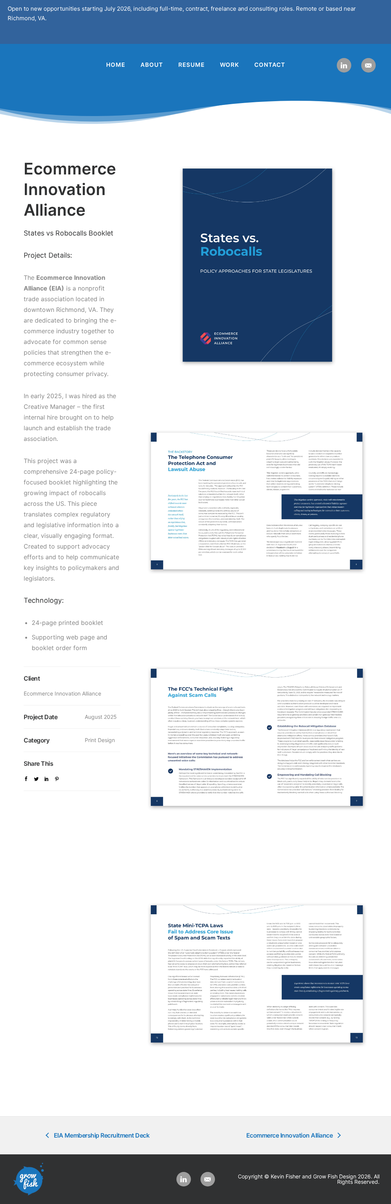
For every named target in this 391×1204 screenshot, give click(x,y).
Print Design (100, 740)
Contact (269, 64)
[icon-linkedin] (346, 65)
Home (115, 64)
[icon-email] (368, 65)
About (152, 64)
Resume (191, 64)
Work (229, 64)
